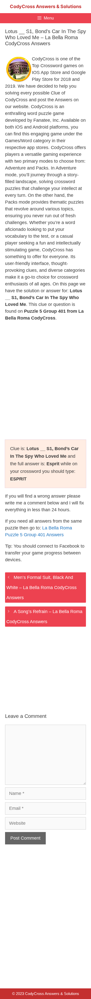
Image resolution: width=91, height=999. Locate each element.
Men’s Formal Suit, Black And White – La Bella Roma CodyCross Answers (41, 587)
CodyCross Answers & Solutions (45, 6)
